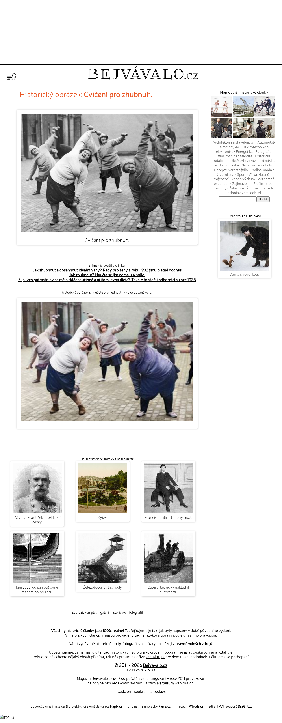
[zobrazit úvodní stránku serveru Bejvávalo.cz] (142, 78)
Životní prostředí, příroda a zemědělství (251, 190)
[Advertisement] (141, 31)
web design (175, 682)
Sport (241, 174)
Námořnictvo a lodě (256, 165)
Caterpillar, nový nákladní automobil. (168, 589)
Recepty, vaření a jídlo (231, 169)
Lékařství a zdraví (243, 160)
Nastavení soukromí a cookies (141, 691)
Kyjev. (103, 517)
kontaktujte (155, 656)
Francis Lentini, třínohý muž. (168, 517)
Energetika (244, 151)
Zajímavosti (241, 183)
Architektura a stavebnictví (234, 142)
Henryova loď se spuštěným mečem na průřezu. (37, 589)
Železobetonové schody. (102, 587)
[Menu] (12, 76)
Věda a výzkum (243, 178)
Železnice (236, 187)
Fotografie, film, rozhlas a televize (245, 153)
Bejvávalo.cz (155, 665)
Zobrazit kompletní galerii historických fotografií (107, 612)
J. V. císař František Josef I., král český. (37, 519)
